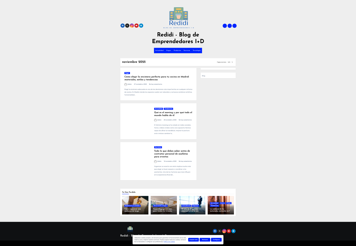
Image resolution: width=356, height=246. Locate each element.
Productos (177, 50)
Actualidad (159, 50)
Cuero (222, 203)
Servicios (187, 50)
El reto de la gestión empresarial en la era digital (189, 211)
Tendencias (168, 109)
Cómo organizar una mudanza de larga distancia (132, 211)
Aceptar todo (193, 239)
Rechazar (205, 239)
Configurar (216, 239)
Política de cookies (169, 241)
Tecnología (197, 50)
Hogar (168, 50)
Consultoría (186, 205)
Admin (130, 84)
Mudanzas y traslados (132, 205)
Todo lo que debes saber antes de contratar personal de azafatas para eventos (172, 154)
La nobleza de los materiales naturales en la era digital (220, 211)
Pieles (229, 203)
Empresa (195, 205)
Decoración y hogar (160, 205)
